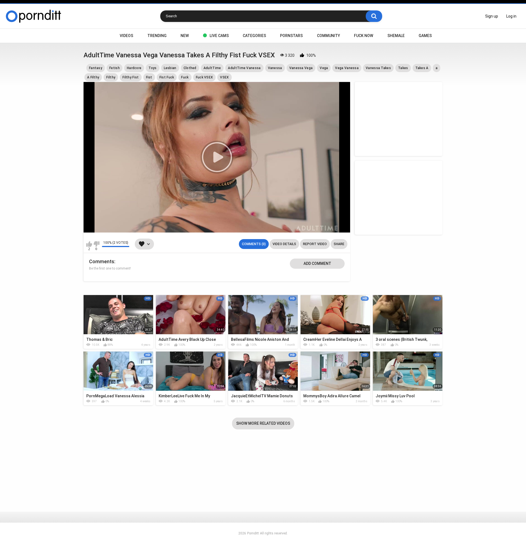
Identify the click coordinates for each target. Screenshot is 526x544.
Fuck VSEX (204, 77)
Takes (403, 68)
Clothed (190, 68)
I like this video (89, 244)
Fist (149, 77)
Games (425, 35)
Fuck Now (363, 35)
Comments (101, 261)
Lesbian (170, 68)
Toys (152, 68)
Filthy (110, 77)
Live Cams (219, 35)
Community (328, 35)
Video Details (284, 244)
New (185, 35)
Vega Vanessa (347, 68)
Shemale (396, 35)
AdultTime (212, 68)
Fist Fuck (166, 77)
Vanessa (275, 68)
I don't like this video (96, 244)
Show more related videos (263, 423)
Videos (126, 35)
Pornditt (253, 533)
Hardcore (134, 68)
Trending (157, 35)
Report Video (315, 244)
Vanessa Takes (378, 68)
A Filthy (93, 77)
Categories (254, 35)
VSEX (224, 77)
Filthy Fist (130, 77)
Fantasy (95, 68)
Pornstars (291, 35)
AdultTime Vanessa (244, 68)
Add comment (317, 263)
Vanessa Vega (301, 68)
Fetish (114, 68)
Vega (324, 68)
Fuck (184, 77)
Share (339, 244)
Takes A (421, 68)
